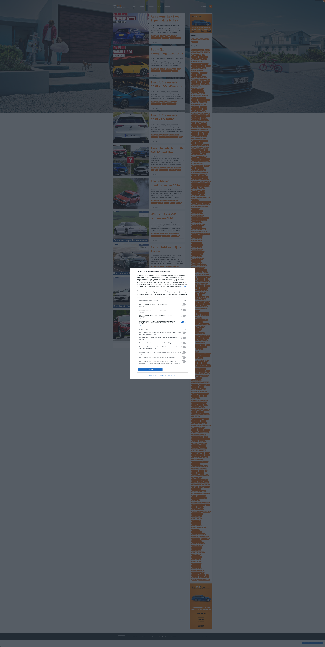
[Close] (191, 271)
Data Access (162, 375)
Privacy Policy (172, 375)
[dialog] (162, 323)
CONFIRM (150, 369)
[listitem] (162, 301)
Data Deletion (153, 375)
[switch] (183, 304)
